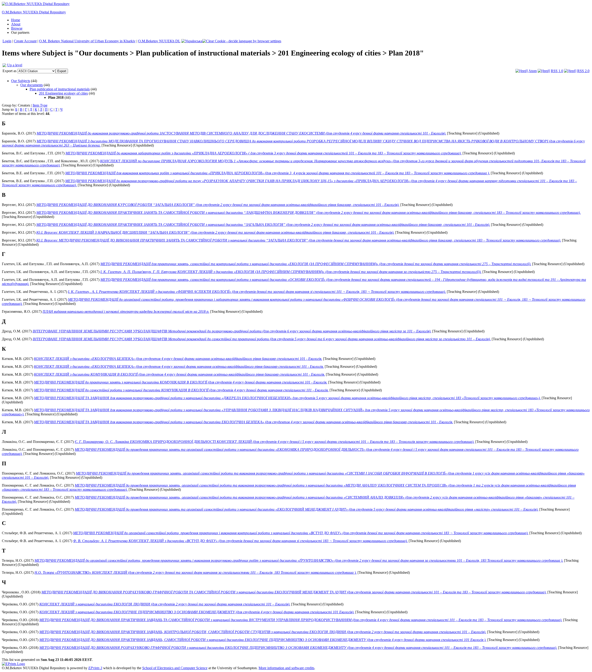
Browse (16, 28)
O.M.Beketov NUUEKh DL (159, 41)
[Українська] (191, 41)
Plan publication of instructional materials (60, 89)
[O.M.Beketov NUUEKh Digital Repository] (36, 4)
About (15, 24)
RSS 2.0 (583, 71)
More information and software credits (286, 668)
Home (15, 20)
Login (7, 41)
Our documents (31, 85)
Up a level (14, 65)
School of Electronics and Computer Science (174, 668)
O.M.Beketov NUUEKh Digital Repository (34, 12)
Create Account (25, 41)
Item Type (40, 105)
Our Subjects (20, 81)
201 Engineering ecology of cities (63, 93)
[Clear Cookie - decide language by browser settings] (241, 41)
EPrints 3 (95, 668)
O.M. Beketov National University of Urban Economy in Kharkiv (87, 41)
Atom (532, 71)
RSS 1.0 (557, 71)
